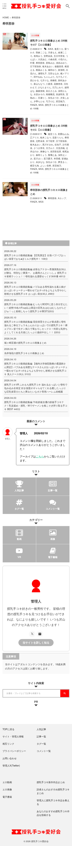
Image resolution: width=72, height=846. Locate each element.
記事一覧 (41, 736)
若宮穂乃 (60, 101)
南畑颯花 (50, 94)
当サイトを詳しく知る (36, 642)
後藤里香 (59, 66)
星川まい (38, 158)
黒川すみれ (47, 144)
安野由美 (48, 55)
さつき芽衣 (39, 148)
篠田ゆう (52, 69)
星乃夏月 (48, 158)
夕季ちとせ (39, 101)
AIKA (50, 48)
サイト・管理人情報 (13, 736)
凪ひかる (34, 80)
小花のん (62, 59)
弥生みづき (53, 97)
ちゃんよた (49, 76)
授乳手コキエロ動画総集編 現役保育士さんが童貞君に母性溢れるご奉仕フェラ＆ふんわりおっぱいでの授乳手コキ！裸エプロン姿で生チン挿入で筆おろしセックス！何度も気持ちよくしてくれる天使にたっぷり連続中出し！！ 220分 (35, 327)
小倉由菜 (52, 59)
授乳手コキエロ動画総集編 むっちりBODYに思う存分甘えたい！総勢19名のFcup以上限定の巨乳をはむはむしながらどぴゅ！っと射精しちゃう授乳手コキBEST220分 (35, 307)
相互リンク (8, 743)
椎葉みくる (41, 69)
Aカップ (62, 198)
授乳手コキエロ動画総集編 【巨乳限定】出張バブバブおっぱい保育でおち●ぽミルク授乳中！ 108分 (35, 257)
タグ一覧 (41, 743)
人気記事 (41, 729)
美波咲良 (60, 94)
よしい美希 (45, 165)
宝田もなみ (53, 73)
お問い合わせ (10, 758)
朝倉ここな (41, 52)
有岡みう (38, 55)
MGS (41, 104)
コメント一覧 (44, 751)
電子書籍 (7, 796)
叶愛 (32, 62)
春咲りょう (41, 155)
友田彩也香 (55, 151)
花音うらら (57, 137)
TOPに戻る (8, 729)
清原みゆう (61, 62)
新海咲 (61, 69)
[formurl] (40, 634)
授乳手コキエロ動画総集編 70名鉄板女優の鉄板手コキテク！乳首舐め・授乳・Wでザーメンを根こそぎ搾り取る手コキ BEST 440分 (35, 405)
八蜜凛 (49, 83)
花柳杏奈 (58, 83)
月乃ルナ (50, 148)
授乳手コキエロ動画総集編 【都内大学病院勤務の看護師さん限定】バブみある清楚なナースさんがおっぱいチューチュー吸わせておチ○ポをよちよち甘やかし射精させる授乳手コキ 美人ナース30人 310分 (35, 369)
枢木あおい (47, 66)
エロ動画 (7, 782)
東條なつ (44, 151)
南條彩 (53, 80)
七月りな (44, 80)
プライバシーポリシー (14, 751)
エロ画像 (7, 789)
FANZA (33, 104)
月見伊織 (60, 148)
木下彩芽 (50, 141)
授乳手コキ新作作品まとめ (51, 782)
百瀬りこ (42, 97)
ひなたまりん (44, 87)
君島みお (50, 62)
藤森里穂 (40, 90)
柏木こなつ (45, 137)
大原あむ (42, 59)
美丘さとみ (51, 90)
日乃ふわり (57, 87)
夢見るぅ (62, 162)
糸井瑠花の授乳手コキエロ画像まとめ (24, 353)
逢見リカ (58, 48)
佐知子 (58, 144)
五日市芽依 (59, 55)
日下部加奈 (35, 66)
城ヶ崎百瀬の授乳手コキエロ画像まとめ (25, 342)
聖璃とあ (52, 155)
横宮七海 (34, 165)
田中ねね (38, 76)
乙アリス (34, 137)
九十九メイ (61, 76)
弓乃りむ (50, 101)
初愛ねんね (63, 134)
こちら (40, 456)
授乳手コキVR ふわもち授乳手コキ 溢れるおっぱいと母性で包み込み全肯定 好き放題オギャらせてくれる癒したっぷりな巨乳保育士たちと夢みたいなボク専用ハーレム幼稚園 (35, 388)
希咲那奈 (40, 62)
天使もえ (52, 52)
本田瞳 (57, 158)
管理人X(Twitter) (11, 765)
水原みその (39, 94)
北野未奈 (40, 141)
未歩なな (40, 162)
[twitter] (32, 634)
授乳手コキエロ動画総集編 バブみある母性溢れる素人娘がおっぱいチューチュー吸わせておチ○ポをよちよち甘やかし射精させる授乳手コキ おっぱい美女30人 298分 (35, 290)
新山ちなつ (39, 83)
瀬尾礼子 (42, 73)
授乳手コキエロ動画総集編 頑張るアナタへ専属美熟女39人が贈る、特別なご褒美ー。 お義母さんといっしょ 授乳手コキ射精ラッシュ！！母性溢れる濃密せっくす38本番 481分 (35, 272)
